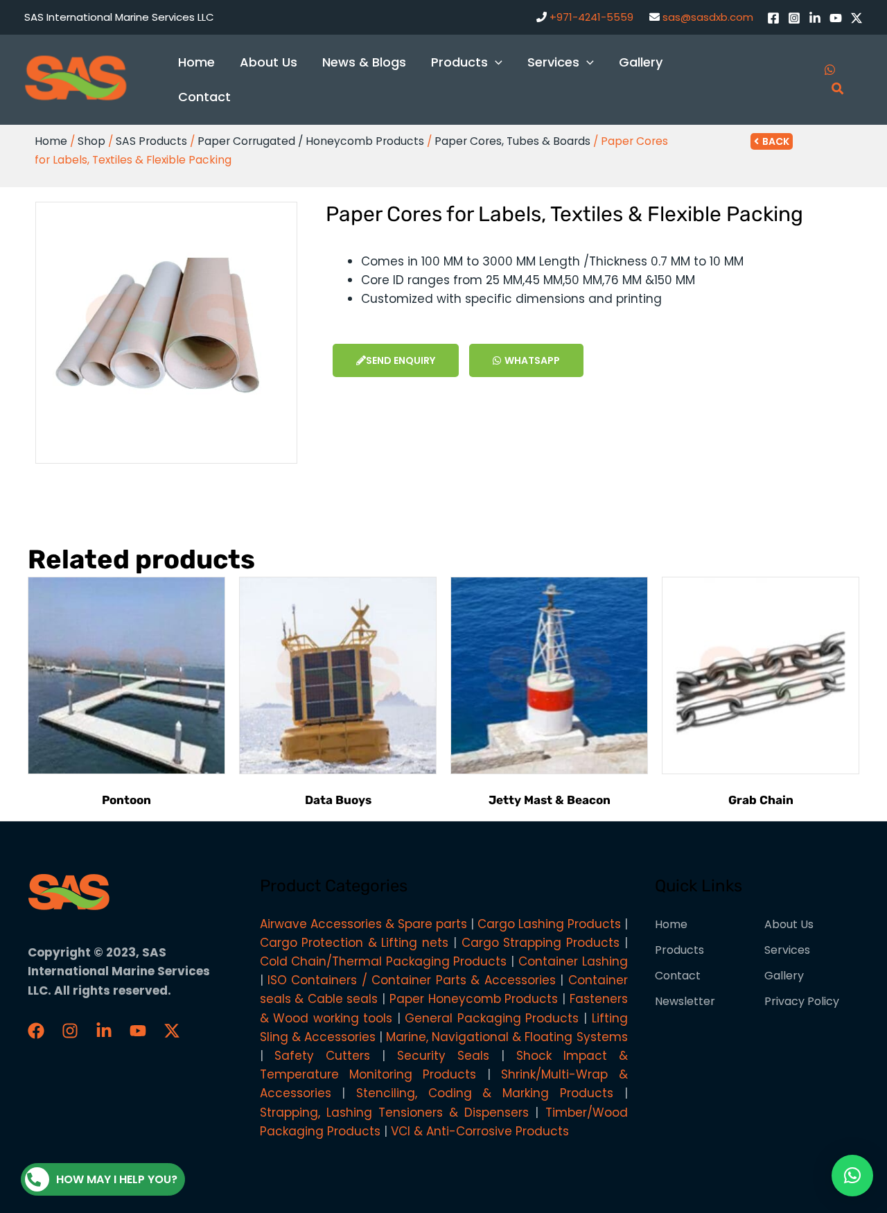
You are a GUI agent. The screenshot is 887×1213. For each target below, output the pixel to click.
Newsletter (685, 1001)
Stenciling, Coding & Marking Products (484, 1093)
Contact (678, 976)
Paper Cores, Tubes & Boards (512, 141)
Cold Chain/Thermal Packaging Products (383, 961)
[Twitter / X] (856, 18)
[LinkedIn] (815, 18)
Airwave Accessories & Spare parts (363, 924)
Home (51, 141)
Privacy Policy (801, 1001)
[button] (852, 1175)
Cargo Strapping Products (541, 942)
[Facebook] (773, 18)
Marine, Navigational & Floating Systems (507, 1037)
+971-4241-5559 (591, 17)
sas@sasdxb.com (707, 17)
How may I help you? (116, 1179)
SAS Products (151, 141)
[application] (495, 62)
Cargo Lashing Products (549, 924)
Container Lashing (573, 961)
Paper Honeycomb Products (473, 999)
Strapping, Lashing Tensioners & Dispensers (394, 1112)
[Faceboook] (36, 1030)
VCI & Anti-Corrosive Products (480, 1131)
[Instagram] (794, 18)
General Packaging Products (492, 1018)
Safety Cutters (322, 1055)
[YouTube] (835, 18)
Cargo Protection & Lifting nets (354, 942)
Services (787, 950)
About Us (789, 924)
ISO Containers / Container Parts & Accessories (411, 980)
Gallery (784, 976)
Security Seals (443, 1055)
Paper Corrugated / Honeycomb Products (310, 141)
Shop (91, 141)
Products (679, 950)
